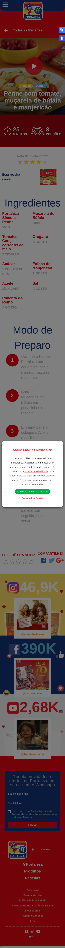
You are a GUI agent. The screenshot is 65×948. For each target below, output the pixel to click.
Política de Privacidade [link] (36, 471)
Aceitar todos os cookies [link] (32, 491)
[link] (62, 38)
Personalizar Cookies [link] (33, 498)
